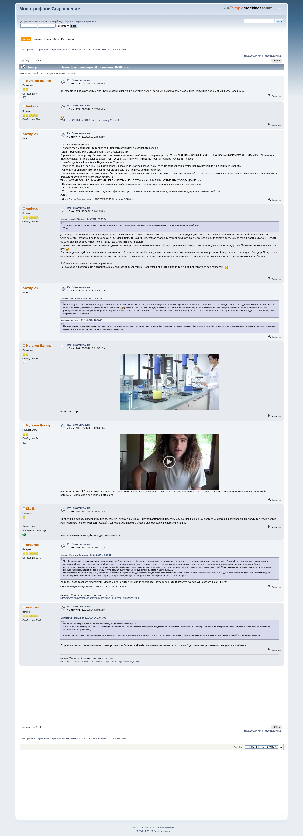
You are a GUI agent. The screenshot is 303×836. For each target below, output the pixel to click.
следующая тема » (273, 56)
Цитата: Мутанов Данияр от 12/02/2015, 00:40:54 (86, 555)
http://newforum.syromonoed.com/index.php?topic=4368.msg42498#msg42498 (99, 598)
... (34, 60)
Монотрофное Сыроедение (49, 8)
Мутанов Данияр (38, 80)
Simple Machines (166, 828)
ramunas (32, 544)
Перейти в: (239, 747)
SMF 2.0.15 (137, 828)
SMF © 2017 (151, 828)
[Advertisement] (143, 695)
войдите (66, 21)
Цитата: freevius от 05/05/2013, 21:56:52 (81, 298)
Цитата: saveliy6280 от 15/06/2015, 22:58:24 (83, 219)
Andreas (32, 106)
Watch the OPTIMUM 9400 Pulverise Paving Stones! (89, 120)
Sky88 (30, 508)
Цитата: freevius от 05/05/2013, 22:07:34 (81, 320)
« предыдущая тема (252, 56)
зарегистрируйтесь (86, 21)
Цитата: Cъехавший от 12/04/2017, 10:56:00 (83, 618)
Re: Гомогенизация (78, 80)
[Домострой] (24, 535)
